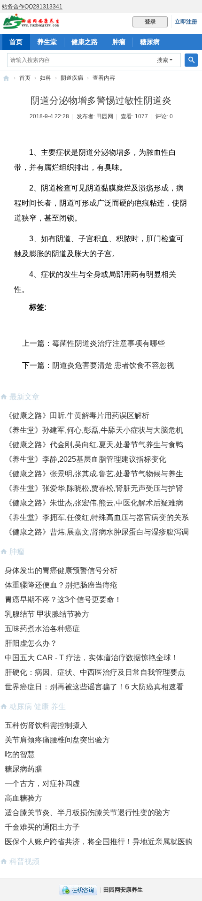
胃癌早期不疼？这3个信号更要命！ (63, 599)
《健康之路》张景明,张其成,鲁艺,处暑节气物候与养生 (94, 474)
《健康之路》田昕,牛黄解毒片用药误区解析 (77, 416)
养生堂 (47, 42)
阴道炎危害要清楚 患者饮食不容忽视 (113, 365)
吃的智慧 (20, 754)
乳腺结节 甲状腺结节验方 (47, 614)
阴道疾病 (72, 78)
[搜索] (191, 60)
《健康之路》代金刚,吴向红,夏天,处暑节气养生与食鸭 (94, 445)
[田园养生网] (31, 24)
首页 (16, 42)
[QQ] (78, 889)
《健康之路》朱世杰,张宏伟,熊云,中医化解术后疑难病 (94, 503)
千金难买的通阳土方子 (42, 827)
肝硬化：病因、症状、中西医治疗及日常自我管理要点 (95, 672)
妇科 (45, 78)
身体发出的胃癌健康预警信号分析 (61, 570)
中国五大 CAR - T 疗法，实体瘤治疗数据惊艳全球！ (92, 658)
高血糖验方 (23, 798)
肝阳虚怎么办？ (31, 643)
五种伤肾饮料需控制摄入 (46, 725)
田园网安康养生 (123, 889)
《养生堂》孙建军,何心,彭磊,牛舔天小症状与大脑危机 (94, 430)
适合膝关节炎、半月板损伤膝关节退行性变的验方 (87, 813)
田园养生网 (6, 78)
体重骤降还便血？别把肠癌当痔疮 (61, 585)
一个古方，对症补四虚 (42, 783)
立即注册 (186, 21)
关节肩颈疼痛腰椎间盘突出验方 (57, 740)
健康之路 (84, 42)
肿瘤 (118, 42)
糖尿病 (150, 42)
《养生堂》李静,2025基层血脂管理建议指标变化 (85, 459)
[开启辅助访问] (199, 6)
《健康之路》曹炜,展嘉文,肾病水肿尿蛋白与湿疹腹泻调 (97, 532)
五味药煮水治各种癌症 (42, 629)
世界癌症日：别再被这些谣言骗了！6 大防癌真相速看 (94, 687)
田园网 (104, 116)
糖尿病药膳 (23, 769)
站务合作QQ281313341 (32, 6)
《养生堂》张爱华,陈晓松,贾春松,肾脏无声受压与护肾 (94, 488)
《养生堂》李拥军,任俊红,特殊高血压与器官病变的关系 (97, 517)
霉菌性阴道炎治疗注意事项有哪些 (108, 343)
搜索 (162, 60)
